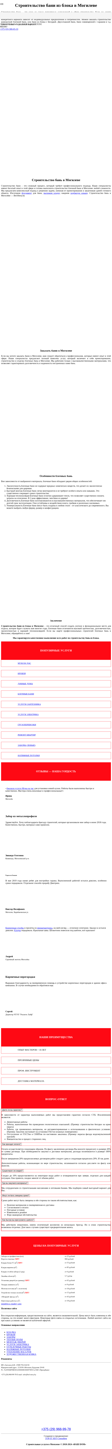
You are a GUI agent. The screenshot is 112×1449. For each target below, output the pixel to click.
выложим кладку (52, 193)
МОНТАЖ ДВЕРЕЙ (16, 1342)
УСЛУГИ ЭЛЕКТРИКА (18, 1344)
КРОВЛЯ (11, 1334)
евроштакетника (44, 928)
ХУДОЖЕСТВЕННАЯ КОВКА (21, 1354)
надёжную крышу (79, 193)
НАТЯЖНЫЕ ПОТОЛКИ (19, 1349)
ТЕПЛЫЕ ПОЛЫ (15, 1339)
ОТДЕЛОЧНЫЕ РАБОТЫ (19, 1347)
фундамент (27, 193)
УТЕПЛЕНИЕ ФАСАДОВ (19, 1352)
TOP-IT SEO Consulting (56, 1438)
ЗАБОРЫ (11, 1337)
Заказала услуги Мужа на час (20, 788)
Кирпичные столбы (14, 928)
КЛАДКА (11, 1332)
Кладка (17, 930)
